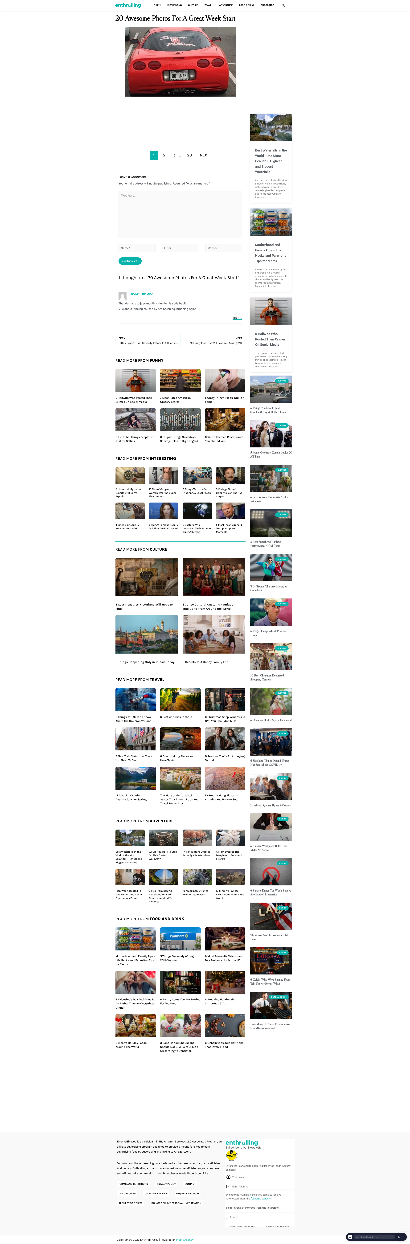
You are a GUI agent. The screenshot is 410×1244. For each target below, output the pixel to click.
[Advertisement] (180, 122)
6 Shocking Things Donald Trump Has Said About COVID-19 (269, 762)
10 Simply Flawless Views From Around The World (230, 894)
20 (189, 155)
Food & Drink (246, 5)
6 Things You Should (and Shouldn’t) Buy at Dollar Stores (268, 410)
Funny (157, 5)
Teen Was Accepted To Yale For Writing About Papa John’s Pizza (128, 894)
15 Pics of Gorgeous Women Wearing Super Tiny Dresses (162, 493)
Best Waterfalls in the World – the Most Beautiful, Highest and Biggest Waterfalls (271, 161)
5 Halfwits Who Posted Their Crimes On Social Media (270, 339)
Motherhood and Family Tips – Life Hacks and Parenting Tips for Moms (135, 960)
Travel (209, 5)
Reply (236, 318)
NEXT (204, 155)
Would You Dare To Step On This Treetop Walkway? (163, 855)
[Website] (223, 248)
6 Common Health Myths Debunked (271, 720)
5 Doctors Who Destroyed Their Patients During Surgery (197, 528)
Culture (193, 5)
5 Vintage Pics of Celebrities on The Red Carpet (229, 493)
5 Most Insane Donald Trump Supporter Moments (229, 528)
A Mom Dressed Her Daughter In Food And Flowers (229, 855)
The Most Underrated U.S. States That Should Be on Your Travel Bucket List (180, 799)
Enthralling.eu (126, 1141)
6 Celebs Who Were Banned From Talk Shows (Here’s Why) (270, 981)
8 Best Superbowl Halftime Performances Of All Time (265, 544)
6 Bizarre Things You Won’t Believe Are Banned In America (270, 892)
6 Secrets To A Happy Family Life (205, 662)
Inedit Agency (184, 1239)
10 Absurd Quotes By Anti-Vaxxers (270, 805)
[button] (283, 5)
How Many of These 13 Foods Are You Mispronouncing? (270, 1026)
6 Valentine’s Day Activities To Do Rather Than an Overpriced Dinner (135, 1003)
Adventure (226, 5)
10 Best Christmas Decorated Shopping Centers (267, 677)
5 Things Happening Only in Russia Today (144, 662)
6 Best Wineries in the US (176, 717)
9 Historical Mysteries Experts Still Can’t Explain (128, 493)
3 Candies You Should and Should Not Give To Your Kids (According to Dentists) (179, 1047)
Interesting (174, 5)
